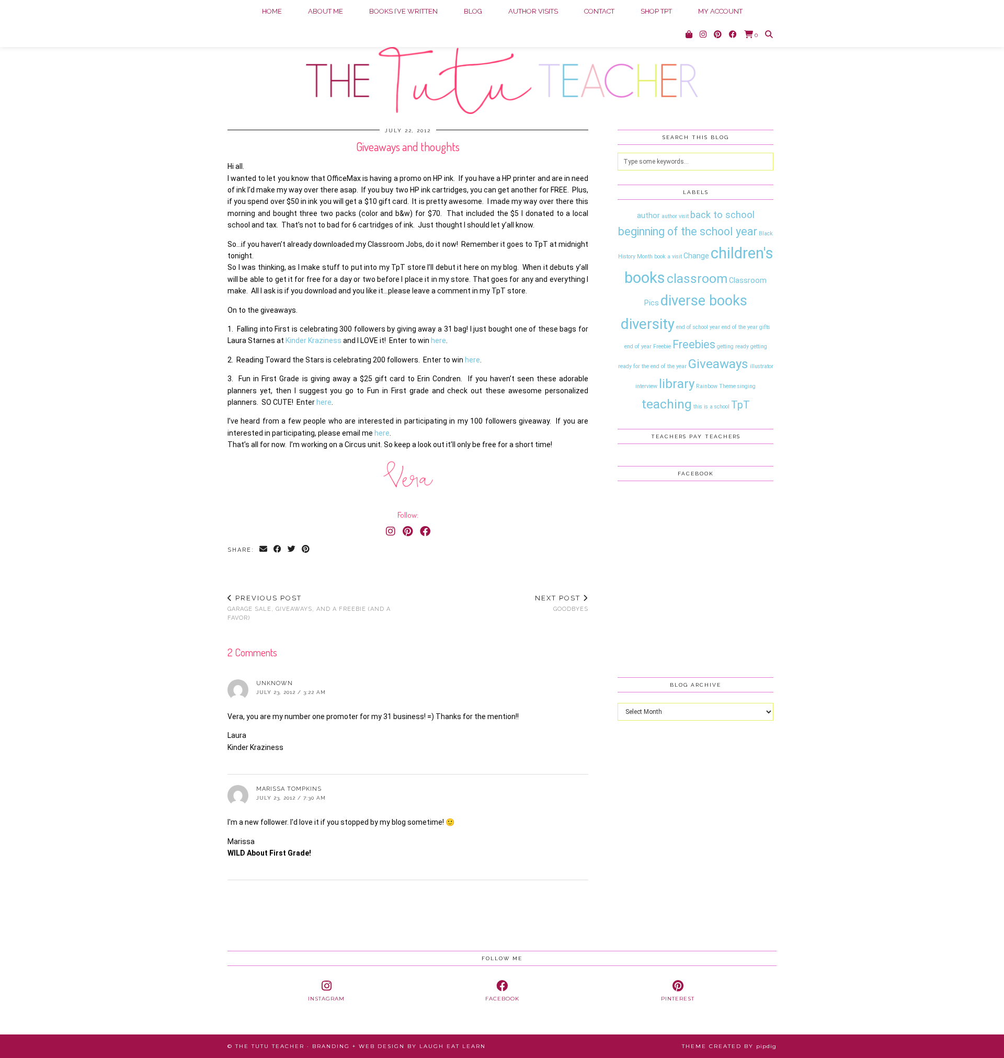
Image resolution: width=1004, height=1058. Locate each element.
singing (746, 386)
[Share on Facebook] (278, 550)
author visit (675, 216)
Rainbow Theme (716, 386)
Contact (599, 11)
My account (720, 11)
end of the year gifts (746, 327)
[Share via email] (264, 550)
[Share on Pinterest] (306, 550)
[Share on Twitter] (292, 550)
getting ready (733, 346)
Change (696, 256)
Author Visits (533, 11)
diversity (648, 324)
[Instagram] (703, 34)
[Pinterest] (718, 34)
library (676, 383)
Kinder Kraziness (313, 340)
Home (272, 11)
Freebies (693, 344)
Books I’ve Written (403, 11)
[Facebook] (733, 34)
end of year (638, 346)
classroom (697, 278)
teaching (667, 404)
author (648, 215)
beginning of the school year (687, 231)
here (438, 340)
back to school (722, 215)
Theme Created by (729, 1046)
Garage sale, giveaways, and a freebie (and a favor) (309, 607)
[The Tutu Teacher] (502, 57)
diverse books (703, 300)
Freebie (662, 346)
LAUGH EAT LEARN (452, 1046)
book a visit (668, 256)
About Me (325, 11)
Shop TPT (656, 11)
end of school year (698, 327)
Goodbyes (561, 603)
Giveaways (718, 363)
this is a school (711, 406)
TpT (740, 405)
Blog (473, 11)
